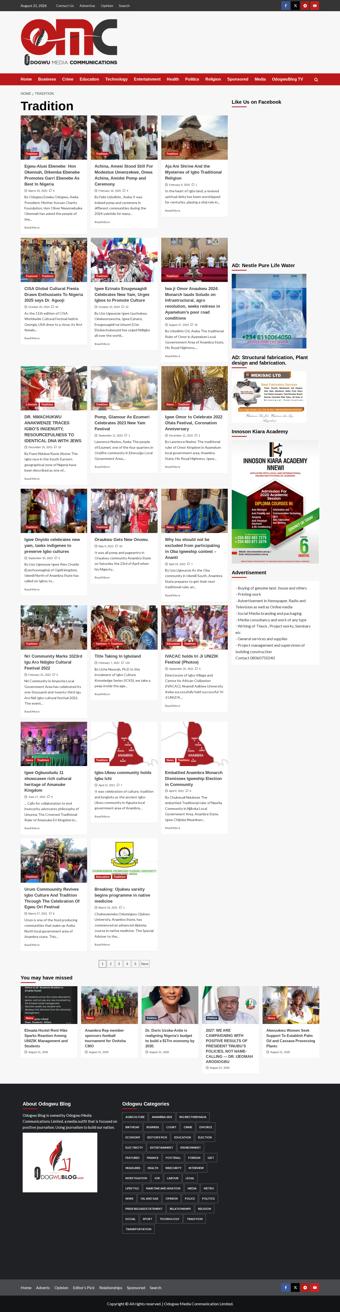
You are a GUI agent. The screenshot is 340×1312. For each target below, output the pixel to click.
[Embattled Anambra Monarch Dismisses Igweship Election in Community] (194, 744)
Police (190, 1198)
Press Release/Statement (144, 1208)
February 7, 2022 (109, 662)
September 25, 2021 (181, 668)
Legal (190, 1178)
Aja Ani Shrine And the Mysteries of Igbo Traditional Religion (193, 172)
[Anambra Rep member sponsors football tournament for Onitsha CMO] (109, 1005)
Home (26, 79)
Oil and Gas (149, 1198)
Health (173, 79)
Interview (196, 1167)
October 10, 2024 (109, 306)
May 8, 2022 (106, 546)
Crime (67, 79)
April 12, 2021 (107, 785)
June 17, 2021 (37, 796)
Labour (172, 1178)
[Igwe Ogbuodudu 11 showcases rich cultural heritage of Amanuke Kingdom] (54, 744)
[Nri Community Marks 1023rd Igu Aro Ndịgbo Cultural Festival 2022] (54, 627)
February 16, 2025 (110, 190)
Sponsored (237, 79)
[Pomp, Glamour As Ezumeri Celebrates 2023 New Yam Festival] (124, 388)
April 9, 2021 (176, 790)
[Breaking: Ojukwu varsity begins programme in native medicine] (124, 860)
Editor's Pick (157, 1137)
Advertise (87, 5)
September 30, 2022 (40, 558)
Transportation (138, 1229)
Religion (213, 79)
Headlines (132, 1167)
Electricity (134, 1147)
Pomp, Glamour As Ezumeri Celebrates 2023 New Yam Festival (122, 423)
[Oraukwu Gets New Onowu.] (124, 511)
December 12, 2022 (181, 435)
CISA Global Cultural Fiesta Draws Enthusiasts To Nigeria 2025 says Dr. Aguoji (53, 294)
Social (130, 1218)
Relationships (180, 1208)
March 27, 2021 (37, 913)
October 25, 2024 (39, 306)
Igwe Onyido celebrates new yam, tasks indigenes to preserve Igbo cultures (52, 545)
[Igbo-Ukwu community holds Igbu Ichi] (124, 744)
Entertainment (147, 79)
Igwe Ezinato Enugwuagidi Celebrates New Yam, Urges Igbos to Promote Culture (122, 294)
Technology (116, 79)
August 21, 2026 (38, 1052)
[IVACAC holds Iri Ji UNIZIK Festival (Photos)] (194, 627)
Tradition (32, 153)
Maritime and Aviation (163, 1188)
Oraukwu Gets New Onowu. (122, 539)
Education (89, 79)
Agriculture (135, 1116)
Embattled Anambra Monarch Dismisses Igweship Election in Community (194, 778)
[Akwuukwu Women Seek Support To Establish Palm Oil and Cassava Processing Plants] (291, 1005)
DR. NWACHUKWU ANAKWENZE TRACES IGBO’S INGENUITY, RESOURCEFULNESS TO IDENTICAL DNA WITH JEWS (52, 429)
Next (144, 964)
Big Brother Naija (192, 1116)
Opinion (107, 5)
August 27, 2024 (179, 324)
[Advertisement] (276, 220)
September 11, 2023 (111, 435)
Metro (209, 1188)
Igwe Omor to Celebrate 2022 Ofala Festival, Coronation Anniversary (193, 423)
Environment (190, 1147)
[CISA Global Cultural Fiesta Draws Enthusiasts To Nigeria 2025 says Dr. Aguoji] (54, 260)
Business (47, 79)
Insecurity (173, 1167)
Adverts (43, 1287)
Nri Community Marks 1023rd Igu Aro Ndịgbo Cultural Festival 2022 (53, 662)
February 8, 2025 (179, 184)
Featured (32, 276)
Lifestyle (31, 404)
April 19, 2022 (177, 564)
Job (157, 1178)
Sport (147, 1218)
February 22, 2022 (39, 674)
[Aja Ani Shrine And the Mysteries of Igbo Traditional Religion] (194, 137)
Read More (32, 227)
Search (124, 5)
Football (173, 1157)
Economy (132, 1137)
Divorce (205, 1127)
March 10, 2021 (108, 907)
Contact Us (65, 5)
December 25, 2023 (40, 447)
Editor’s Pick (84, 1287)
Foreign (194, 1157)
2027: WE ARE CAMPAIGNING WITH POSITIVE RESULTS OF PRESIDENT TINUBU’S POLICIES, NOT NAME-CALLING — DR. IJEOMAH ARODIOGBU (229, 1046)
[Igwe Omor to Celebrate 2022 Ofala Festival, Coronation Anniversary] (194, 388)
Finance (153, 1157)
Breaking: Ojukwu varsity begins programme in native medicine (122, 895)
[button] (316, 79)
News (170, 404)
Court (171, 1127)
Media (260, 79)
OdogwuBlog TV (287, 79)
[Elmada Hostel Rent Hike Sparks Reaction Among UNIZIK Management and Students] (49, 1005)
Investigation (136, 1178)
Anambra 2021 (162, 1116)
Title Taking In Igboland (118, 656)
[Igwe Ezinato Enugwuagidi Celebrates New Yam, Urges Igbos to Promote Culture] (124, 260)
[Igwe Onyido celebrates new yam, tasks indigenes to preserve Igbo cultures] (54, 511)
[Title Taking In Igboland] (124, 627)
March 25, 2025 (37, 190)
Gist (211, 1157)
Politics (192, 79)
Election (205, 1137)
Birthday (132, 1127)
